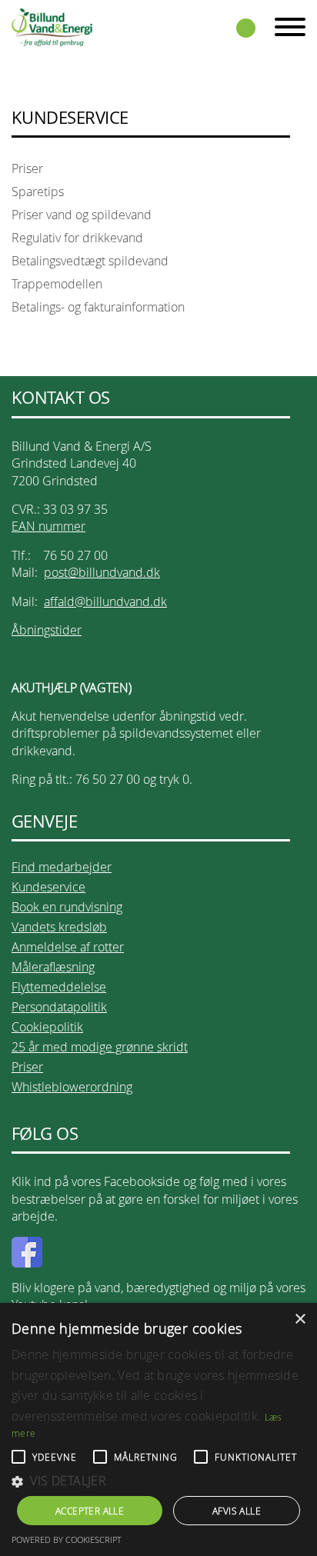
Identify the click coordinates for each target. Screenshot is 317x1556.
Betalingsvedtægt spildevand (90, 260)
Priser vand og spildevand (82, 214)
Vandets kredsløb (59, 927)
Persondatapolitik (59, 1007)
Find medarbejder (62, 867)
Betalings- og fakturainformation (98, 306)
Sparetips (38, 191)
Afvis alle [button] (236, 1510)
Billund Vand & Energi (52, 27)
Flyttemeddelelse (59, 987)
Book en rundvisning (67, 907)
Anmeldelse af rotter (68, 947)
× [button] (299, 1319)
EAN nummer (48, 526)
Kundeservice (48, 887)
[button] (158, 1481)
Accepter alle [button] (89, 1510)
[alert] (158, 1429)
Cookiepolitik (47, 1027)
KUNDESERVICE (70, 118)
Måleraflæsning (53, 967)
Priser (27, 168)
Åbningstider (47, 629)
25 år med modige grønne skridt (100, 1047)
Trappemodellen (57, 283)
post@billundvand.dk (102, 572)
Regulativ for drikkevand (77, 237)
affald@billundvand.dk (105, 601)
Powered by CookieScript (67, 1539)
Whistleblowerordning (72, 1087)
